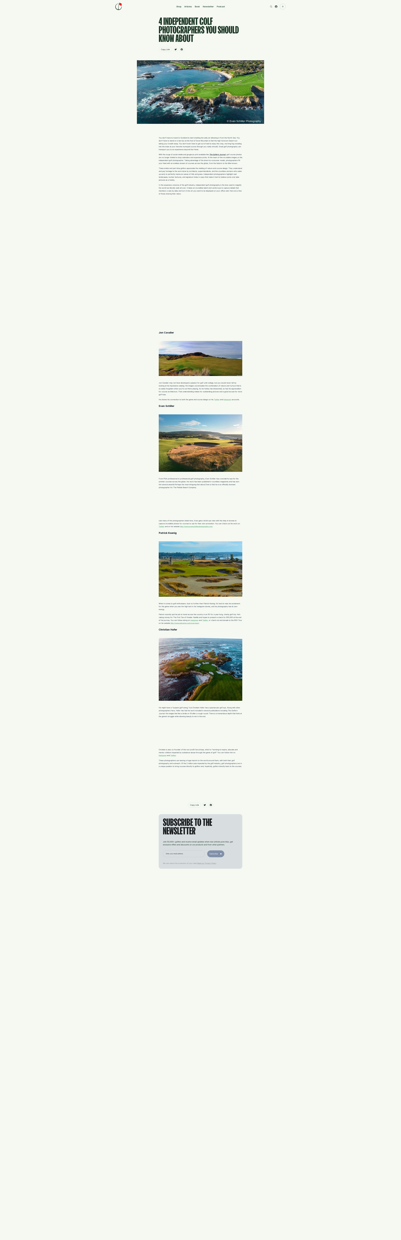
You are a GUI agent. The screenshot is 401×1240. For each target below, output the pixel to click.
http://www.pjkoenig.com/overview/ (185, 623)
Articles (188, 6)
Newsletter (208, 6)
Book (197, 6)
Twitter (217, 400)
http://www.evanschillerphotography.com (196, 526)
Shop (178, 6)
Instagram (227, 400)
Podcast (221, 6)
